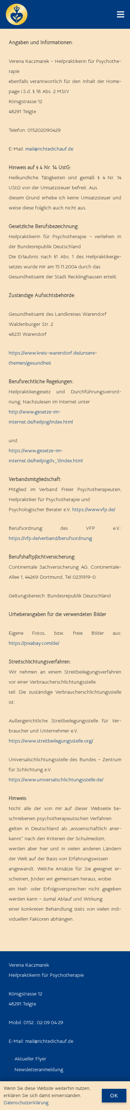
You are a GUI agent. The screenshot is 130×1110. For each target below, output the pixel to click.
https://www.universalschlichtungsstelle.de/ (56, 779)
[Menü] (120, 14)
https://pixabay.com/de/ (34, 643)
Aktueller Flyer (30, 1058)
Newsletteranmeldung (38, 1069)
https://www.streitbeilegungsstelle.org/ (51, 740)
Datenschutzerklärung (26, 1103)
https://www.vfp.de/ (93, 509)
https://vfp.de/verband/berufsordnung (50, 538)
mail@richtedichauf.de (49, 148)
